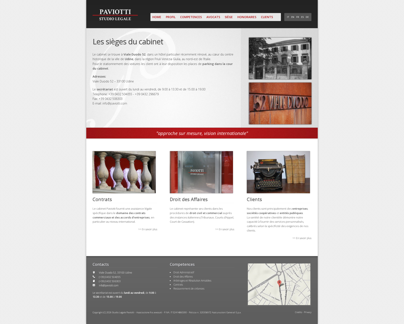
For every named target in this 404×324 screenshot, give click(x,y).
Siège (229, 17)
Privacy (307, 312)
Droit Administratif (183, 272)
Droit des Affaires (183, 276)
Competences (191, 17)
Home (156, 17)
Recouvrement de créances (188, 288)
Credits (298, 312)
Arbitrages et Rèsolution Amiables (192, 280)
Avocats (213, 17)
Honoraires (246, 17)
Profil (170, 17)
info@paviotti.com (114, 103)
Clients (267, 17)
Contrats (178, 284)
